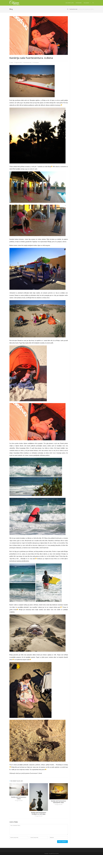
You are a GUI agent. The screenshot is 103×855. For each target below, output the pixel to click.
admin (12, 62)
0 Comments (36, 62)
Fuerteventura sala (27, 62)
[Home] (67, 9)
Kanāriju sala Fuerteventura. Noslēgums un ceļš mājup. (38, 813)
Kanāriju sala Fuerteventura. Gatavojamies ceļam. (58, 801)
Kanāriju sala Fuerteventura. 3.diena (18, 797)
